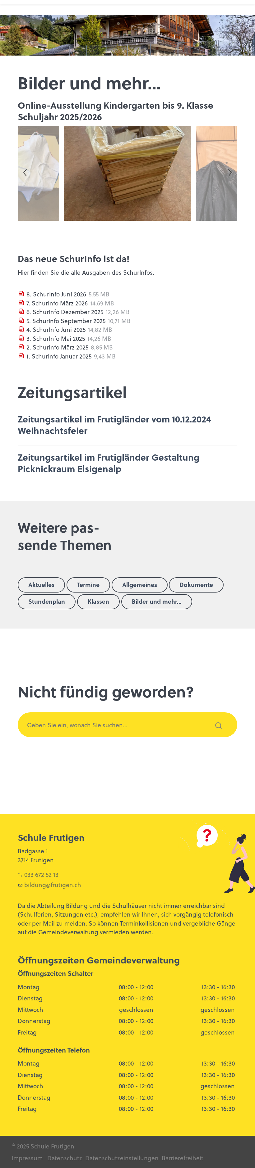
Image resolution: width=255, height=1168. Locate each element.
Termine (88, 584)
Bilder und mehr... (157, 601)
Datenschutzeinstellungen (121, 1157)
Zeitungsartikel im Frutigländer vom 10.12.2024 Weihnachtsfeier (114, 424)
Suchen (215, 733)
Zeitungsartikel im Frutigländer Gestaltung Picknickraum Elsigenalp (108, 462)
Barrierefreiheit (182, 1157)
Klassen (98, 601)
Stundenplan (46, 601)
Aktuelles (41, 584)
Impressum (27, 1157)
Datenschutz (64, 1157)
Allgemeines (139, 584)
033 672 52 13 (41, 874)
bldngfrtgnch (52, 884)
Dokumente (196, 584)
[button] (40, 173)
